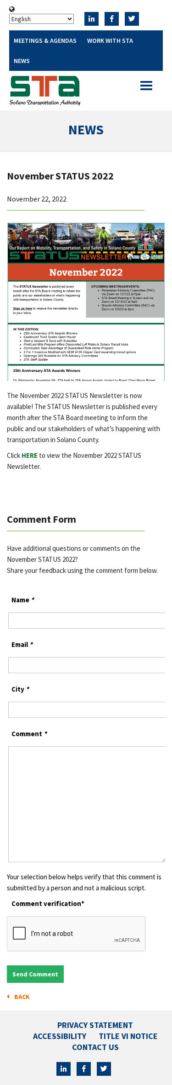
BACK (20, 997)
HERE (30, 455)
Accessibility (59, 1036)
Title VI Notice (128, 1036)
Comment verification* (47, 903)
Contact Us (95, 1047)
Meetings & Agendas (45, 40)
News (22, 61)
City (20, 689)
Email (22, 644)
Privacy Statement (95, 1025)
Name (22, 599)
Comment (29, 733)
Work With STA (110, 40)
